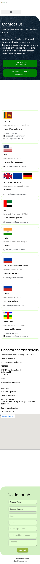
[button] (11, 12)
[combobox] (23, 502)
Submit (22, 550)
